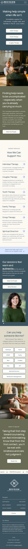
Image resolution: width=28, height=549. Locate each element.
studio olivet (18, 545)
